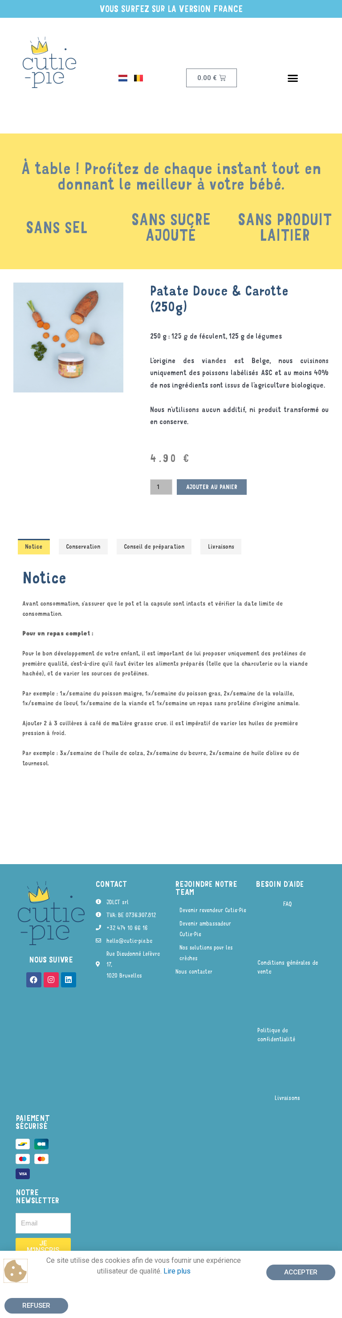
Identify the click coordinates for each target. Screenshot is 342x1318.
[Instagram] (51, 979)
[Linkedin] (68, 979)
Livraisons (221, 546)
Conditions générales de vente (287, 966)
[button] (292, 77)
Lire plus (177, 1271)
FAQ (287, 903)
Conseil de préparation (154, 546)
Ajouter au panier (211, 487)
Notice (33, 546)
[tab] (34, 547)
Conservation (83, 546)
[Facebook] (33, 979)
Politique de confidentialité (276, 1034)
